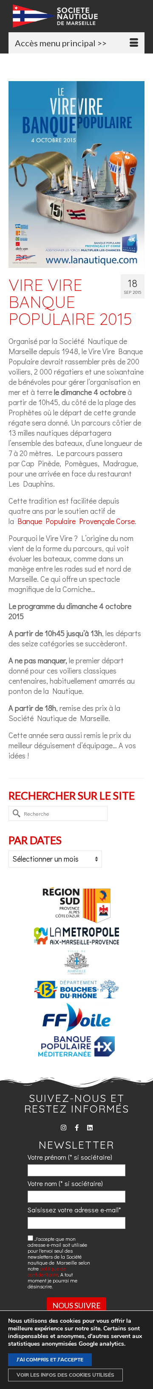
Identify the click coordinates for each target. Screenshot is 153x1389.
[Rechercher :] (58, 813)
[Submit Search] (14, 813)
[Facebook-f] (77, 1127)
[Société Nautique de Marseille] (78, 16)
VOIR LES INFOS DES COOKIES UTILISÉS (65, 1375)
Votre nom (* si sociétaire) (65, 1183)
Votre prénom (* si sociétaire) (70, 1156)
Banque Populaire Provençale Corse (76, 521)
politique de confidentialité (47, 1271)
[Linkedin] (90, 1127)
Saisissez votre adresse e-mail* (74, 1209)
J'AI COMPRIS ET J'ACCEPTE (50, 1359)
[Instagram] (63, 1127)
